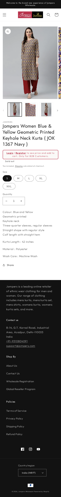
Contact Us (13, 373)
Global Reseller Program (21, 389)
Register (21, 153)
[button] (4, 15)
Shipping (19, 166)
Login (10, 153)
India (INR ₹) (29, 472)
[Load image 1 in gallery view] (15, 109)
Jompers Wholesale (25, 491)
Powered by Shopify (41, 491)
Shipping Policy (15, 426)
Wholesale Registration (20, 381)
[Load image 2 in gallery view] (30, 109)
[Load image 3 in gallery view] (46, 109)
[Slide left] (3, 110)
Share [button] (10, 265)
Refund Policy (14, 434)
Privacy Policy (14, 418)
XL (41, 178)
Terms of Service (16, 410)
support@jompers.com (20, 345)
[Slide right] (57, 110)
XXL (9, 186)
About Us (11, 365)
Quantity (7, 194)
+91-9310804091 (17, 341)
